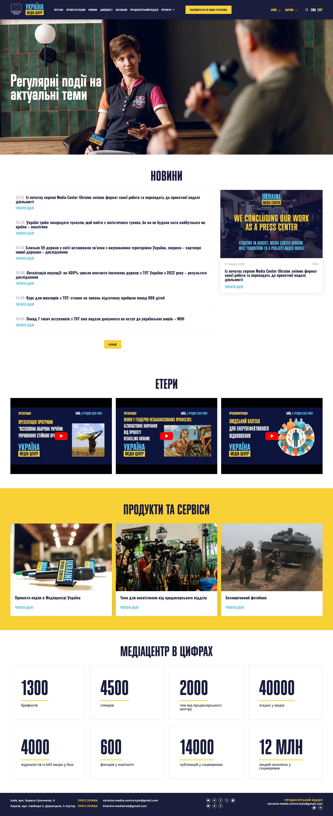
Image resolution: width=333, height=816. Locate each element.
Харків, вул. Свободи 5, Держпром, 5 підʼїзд (42, 806)
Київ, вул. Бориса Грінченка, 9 (32, 800)
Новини (92, 10)
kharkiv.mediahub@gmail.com (125, 806)
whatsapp (233, 800)
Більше (113, 344)
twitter (227, 800)
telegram (214, 800)
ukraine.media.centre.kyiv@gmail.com (130, 800)
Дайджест (106, 10)
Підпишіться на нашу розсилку (208, 10)
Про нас (58, 10)
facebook (220, 800)
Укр (320, 9)
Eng (313, 9)
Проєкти (166, 10)
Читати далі (25, 208)
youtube (208, 800)
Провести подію (75, 10)
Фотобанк (121, 10)
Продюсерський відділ (144, 10)
